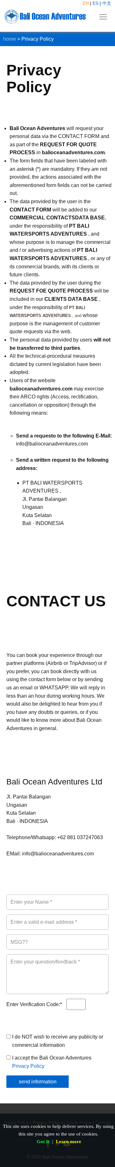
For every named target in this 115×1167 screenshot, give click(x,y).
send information (38, 1081)
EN (86, 3)
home (9, 39)
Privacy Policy (28, 1066)
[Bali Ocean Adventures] (45, 17)
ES (95, 3)
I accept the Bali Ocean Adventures (51, 1062)
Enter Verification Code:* (34, 1004)
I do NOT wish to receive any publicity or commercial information (57, 1041)
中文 (106, 3)
